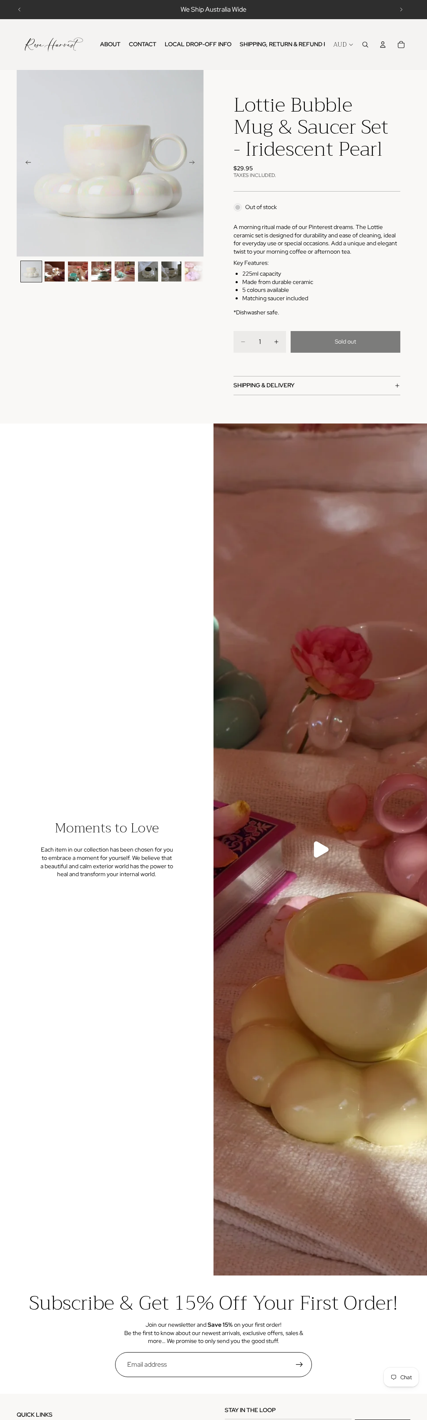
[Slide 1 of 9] (31, 272)
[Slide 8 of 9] (195, 272)
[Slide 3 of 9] (78, 272)
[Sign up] (299, 1364)
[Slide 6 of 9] (148, 272)
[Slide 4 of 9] (101, 272)
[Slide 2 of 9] (55, 272)
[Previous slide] (19, 9)
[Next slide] (401, 9)
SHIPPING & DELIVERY (264, 385)
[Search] (365, 44)
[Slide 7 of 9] (171, 272)
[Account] (383, 44)
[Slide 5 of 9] (125, 272)
